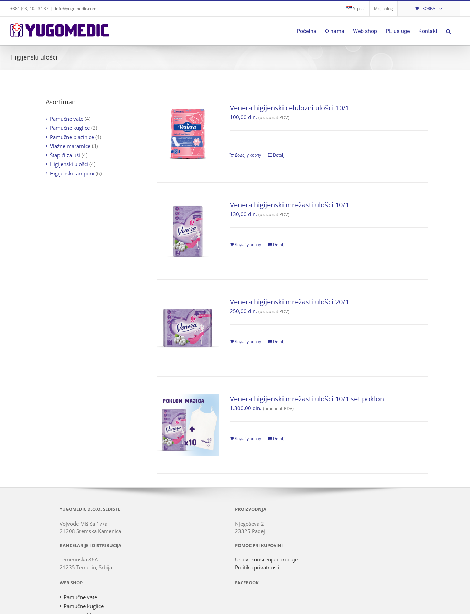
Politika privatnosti (257, 567)
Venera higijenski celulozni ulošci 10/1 (289, 107)
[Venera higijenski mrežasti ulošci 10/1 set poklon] (188, 425)
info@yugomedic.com (75, 8)
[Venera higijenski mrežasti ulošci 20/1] (188, 328)
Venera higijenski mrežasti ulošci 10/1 (289, 204)
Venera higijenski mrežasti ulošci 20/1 (289, 301)
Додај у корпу (248, 155)
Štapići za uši (65, 155)
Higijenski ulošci (69, 164)
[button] (448, 31)
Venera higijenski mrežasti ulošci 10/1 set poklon (307, 398)
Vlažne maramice (70, 145)
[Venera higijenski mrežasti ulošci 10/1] (188, 231)
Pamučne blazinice (72, 136)
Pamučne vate (66, 118)
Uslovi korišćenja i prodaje (266, 559)
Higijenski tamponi (72, 173)
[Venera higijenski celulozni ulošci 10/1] (188, 134)
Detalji (279, 155)
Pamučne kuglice (70, 127)
